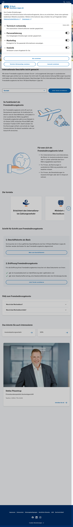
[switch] (67, 33)
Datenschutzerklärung (11, 19)
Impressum (26, 19)
